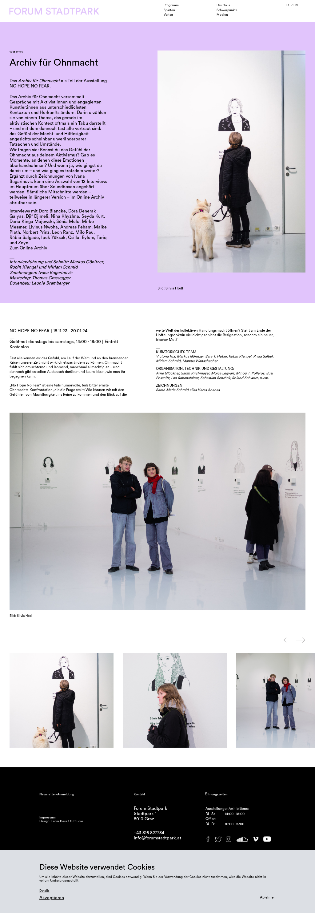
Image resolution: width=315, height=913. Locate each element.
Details (44, 890)
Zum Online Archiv (28, 248)
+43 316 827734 (149, 832)
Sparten (169, 10)
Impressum (47, 817)
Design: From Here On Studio (61, 821)
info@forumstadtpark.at (157, 838)
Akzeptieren (51, 897)
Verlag (168, 14)
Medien (222, 14)
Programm (171, 5)
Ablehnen (268, 897)
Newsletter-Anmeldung (56, 794)
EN (295, 5)
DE (288, 5)
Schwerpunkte (227, 10)
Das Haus (223, 5)
